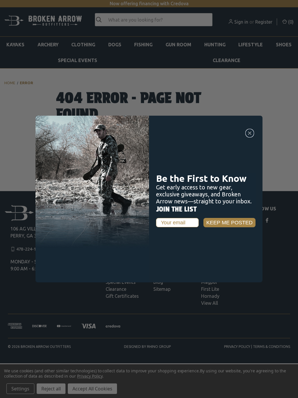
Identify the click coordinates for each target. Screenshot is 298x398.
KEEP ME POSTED (229, 223)
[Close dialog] (249, 133)
